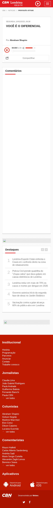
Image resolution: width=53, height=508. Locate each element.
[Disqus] (26, 117)
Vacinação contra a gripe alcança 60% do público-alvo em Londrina (26, 304)
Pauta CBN (7, 395)
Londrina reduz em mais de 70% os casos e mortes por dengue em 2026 (28, 284)
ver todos (10, 398)
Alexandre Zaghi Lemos (13, 459)
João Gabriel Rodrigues (13, 383)
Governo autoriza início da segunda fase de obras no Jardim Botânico (27, 294)
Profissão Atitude (26, 10)
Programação (8, 352)
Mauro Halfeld (9, 447)
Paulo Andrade (9, 386)
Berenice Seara (9, 462)
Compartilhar (29, 58)
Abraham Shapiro (10, 414)
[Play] (7, 50)
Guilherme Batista (10, 389)
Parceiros (6, 355)
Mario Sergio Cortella (12, 456)
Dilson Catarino (9, 425)
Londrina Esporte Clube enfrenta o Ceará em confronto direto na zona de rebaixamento (27, 262)
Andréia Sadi (8, 453)
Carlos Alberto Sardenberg (15, 450)
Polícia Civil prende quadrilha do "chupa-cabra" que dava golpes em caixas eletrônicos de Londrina (27, 274)
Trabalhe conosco (10, 364)
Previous (42, 249)
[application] (26, 49)
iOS (41, 484)
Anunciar (6, 358)
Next (46, 249)
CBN (3, 10)
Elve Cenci (7, 423)
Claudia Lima (8, 380)
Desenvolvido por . (28, 496)
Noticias (11, 10)
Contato (6, 361)
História (6, 350)
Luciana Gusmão (10, 429)
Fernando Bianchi (10, 392)
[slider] (30, 47)
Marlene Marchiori (11, 420)
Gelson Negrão (9, 417)
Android (15, 484)
